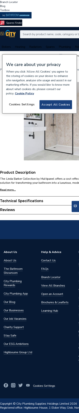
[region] (39, 84)
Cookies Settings (22, 104)
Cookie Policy (24, 93)
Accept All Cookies (56, 105)
